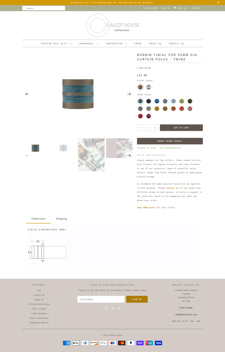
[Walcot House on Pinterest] (112, 309)
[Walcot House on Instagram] (119, 309)
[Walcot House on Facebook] (106, 309)
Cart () (181, 8)
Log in (166, 8)
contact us (172, 188)
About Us (155, 44)
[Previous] (27, 94)
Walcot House (115, 335)
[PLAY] (78, 94)
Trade (138, 44)
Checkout (196, 8)
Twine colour (144, 94)
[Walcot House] (112, 26)
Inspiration (115, 44)
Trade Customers (39, 313)
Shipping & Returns (39, 322)
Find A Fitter (39, 309)
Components (87, 44)
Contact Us (176, 44)
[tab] (38, 218)
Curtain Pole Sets (54, 44)
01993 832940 (150, 8)
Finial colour (145, 80)
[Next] (129, 94)
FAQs (39, 290)
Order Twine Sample (170, 141)
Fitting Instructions (39, 304)
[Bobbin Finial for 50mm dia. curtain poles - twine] (78, 94)
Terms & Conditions (39, 318)
